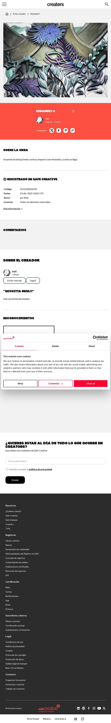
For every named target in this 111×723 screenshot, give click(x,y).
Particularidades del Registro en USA (22, 553)
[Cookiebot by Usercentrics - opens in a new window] (95, 338)
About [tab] (92, 346)
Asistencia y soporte (14, 684)
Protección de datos (14, 659)
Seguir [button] (33, 280)
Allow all (90, 383)
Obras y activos (12, 540)
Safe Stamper (11, 520)
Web (7, 587)
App (7, 600)
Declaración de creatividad (17, 549)
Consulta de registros (15, 558)
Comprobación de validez (16, 562)
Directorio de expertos (15, 571)
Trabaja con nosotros (15, 688)
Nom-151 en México (14, 668)
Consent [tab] (19, 346)
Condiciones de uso (14, 642)
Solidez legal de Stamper (16, 663)
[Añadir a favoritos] (73, 111)
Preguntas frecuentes (15, 680)
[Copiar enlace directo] (72, 130)
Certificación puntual (14, 625)
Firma (7, 605)
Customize (53, 383)
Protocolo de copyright (15, 655)
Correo (8, 592)
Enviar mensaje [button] (14, 280)
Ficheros (9, 609)
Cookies (9, 650)
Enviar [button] (15, 480)
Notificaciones (11, 596)
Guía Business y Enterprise (17, 630)
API (7, 575)
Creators (9, 524)
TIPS (7, 528)
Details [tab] (55, 346)
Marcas (8, 545)
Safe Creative (11, 515)
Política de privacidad (14, 646)
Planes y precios (12, 621)
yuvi (47, 118)
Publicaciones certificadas (17, 566)
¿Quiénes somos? (13, 511)
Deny (20, 383)
